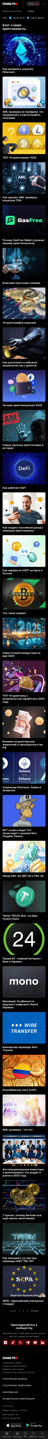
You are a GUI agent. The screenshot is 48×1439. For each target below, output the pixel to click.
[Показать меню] (43, 4)
